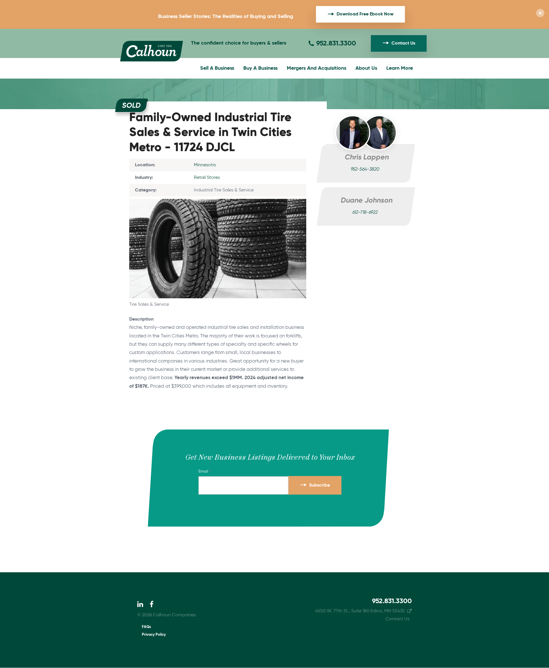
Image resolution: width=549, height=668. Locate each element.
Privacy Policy (154, 635)
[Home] (151, 51)
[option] (217, 254)
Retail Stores (207, 177)
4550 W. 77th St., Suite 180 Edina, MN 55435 (360, 611)
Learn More (399, 68)
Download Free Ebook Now (365, 14)
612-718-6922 (365, 212)
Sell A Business (217, 68)
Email (203, 471)
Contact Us (403, 43)
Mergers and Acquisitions (316, 68)
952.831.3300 (336, 43)
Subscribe (319, 485)
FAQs (146, 627)
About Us (366, 68)
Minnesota (205, 165)
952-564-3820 (364, 169)
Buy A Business (260, 68)
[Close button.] (540, 13)
